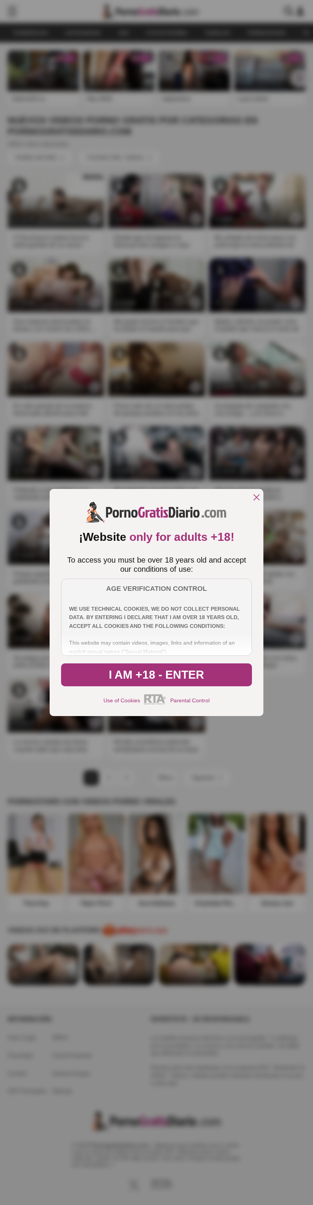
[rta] (155, 703)
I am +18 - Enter (156, 674)
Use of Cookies (121, 700)
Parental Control (190, 700)
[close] (256, 498)
